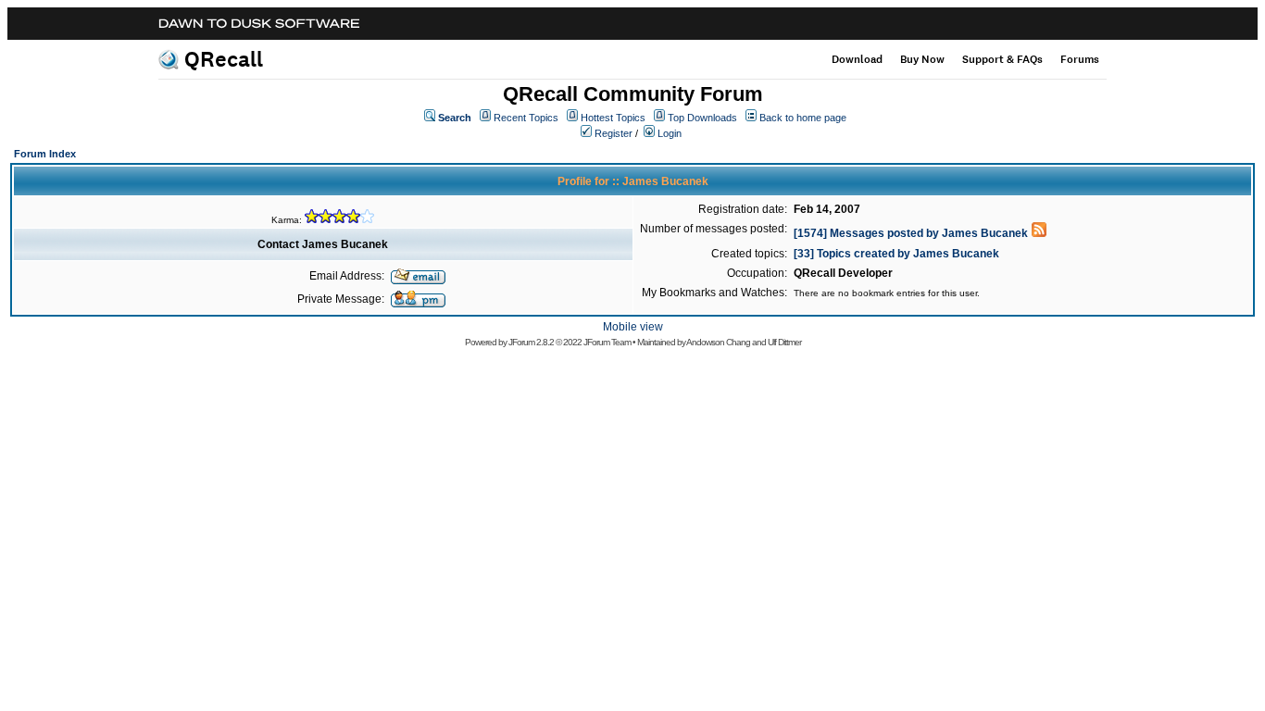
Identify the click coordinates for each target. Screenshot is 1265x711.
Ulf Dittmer (784, 342)
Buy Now (922, 59)
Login (670, 133)
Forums (1079, 59)
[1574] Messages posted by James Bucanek (911, 233)
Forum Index (45, 153)
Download (857, 59)
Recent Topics (526, 117)
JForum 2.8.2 (531, 342)
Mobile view (633, 326)
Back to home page (802, 117)
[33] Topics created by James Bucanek (896, 253)
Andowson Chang (718, 342)
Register (613, 133)
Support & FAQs (1002, 59)
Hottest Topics (613, 117)
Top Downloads (702, 117)
